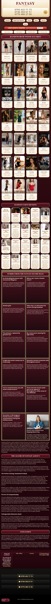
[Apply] (44, 74)
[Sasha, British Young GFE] (7, 190)
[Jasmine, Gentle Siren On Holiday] (31, 143)
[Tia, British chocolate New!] (19, 74)
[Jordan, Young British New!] (19, 120)
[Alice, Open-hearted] (7, 167)
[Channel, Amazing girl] (19, 143)
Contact (32, 553)
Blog (25, 24)
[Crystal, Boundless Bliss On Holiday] (19, 190)
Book (36, 20)
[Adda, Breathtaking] (44, 51)
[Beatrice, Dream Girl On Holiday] (31, 74)
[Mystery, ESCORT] (7, 97)
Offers (20, 553)
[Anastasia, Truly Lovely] (19, 51)
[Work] (31, 167)
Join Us (43, 20)
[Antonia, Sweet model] (31, 51)
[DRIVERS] (44, 167)
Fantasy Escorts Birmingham (44, 554)
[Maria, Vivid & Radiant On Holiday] (44, 120)
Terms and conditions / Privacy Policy (6, 564)
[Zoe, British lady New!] (7, 120)
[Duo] (44, 143)
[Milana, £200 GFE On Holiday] (31, 120)
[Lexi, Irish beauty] (31, 190)
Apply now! (40, 28)
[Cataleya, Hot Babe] (7, 143)
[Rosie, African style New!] (31, 97)
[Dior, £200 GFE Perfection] (19, 167)
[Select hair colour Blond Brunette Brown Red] (32, 32)
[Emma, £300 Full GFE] (19, 97)
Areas (29, 20)
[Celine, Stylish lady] (7, 74)
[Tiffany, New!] (7, 51)
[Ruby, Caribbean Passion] (44, 97)
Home (19, 599)
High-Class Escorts (18, 20)
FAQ (17, 553)
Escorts (8, 20)
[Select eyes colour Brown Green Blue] (44, 32)
